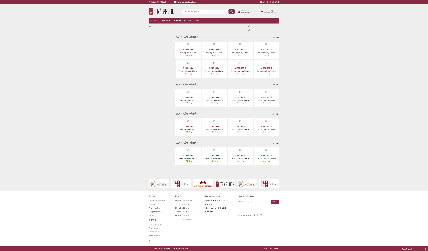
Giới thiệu (166, 21)
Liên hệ (196, 21)
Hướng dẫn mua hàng (182, 212)
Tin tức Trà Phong (155, 224)
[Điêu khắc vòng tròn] (203, 183)
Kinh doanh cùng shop (182, 215)
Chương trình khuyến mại (157, 200)
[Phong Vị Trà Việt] (225, 183)
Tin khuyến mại (154, 232)
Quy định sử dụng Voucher (183, 219)
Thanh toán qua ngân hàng (183, 200)
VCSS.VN (276, 248)
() (272, 11)
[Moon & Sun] (159, 183)
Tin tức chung (153, 228)
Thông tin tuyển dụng (155, 212)
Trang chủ (154, 21)
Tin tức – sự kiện (154, 208)
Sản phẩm (177, 21)
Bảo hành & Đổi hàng (182, 208)
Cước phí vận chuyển (182, 204)
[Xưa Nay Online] (181, 183)
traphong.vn (170, 248)
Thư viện (187, 21)
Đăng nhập (244, 10)
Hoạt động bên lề (154, 235)
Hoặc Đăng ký (246, 12)
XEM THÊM (276, 37)
